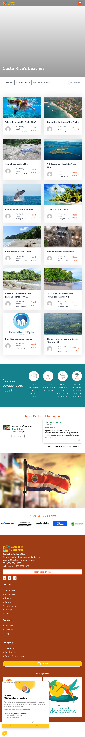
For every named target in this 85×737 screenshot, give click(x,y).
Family (8, 610)
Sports (8, 602)
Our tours (7, 584)
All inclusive (10, 594)
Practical (9, 630)
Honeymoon (11, 606)
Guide (8, 598)
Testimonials (11, 652)
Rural (7, 613)
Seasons (9, 626)
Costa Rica (9, 82)
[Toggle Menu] (80, 3)
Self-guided (10, 590)
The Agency (8, 642)
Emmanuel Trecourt (53, 422)
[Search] (78, 82)
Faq (7, 633)
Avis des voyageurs (42, 82)
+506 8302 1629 (14, 563)
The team (10, 648)
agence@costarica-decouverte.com (20, 560)
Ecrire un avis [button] (18, 436)
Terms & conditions (14, 656)
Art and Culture (23, 82)
